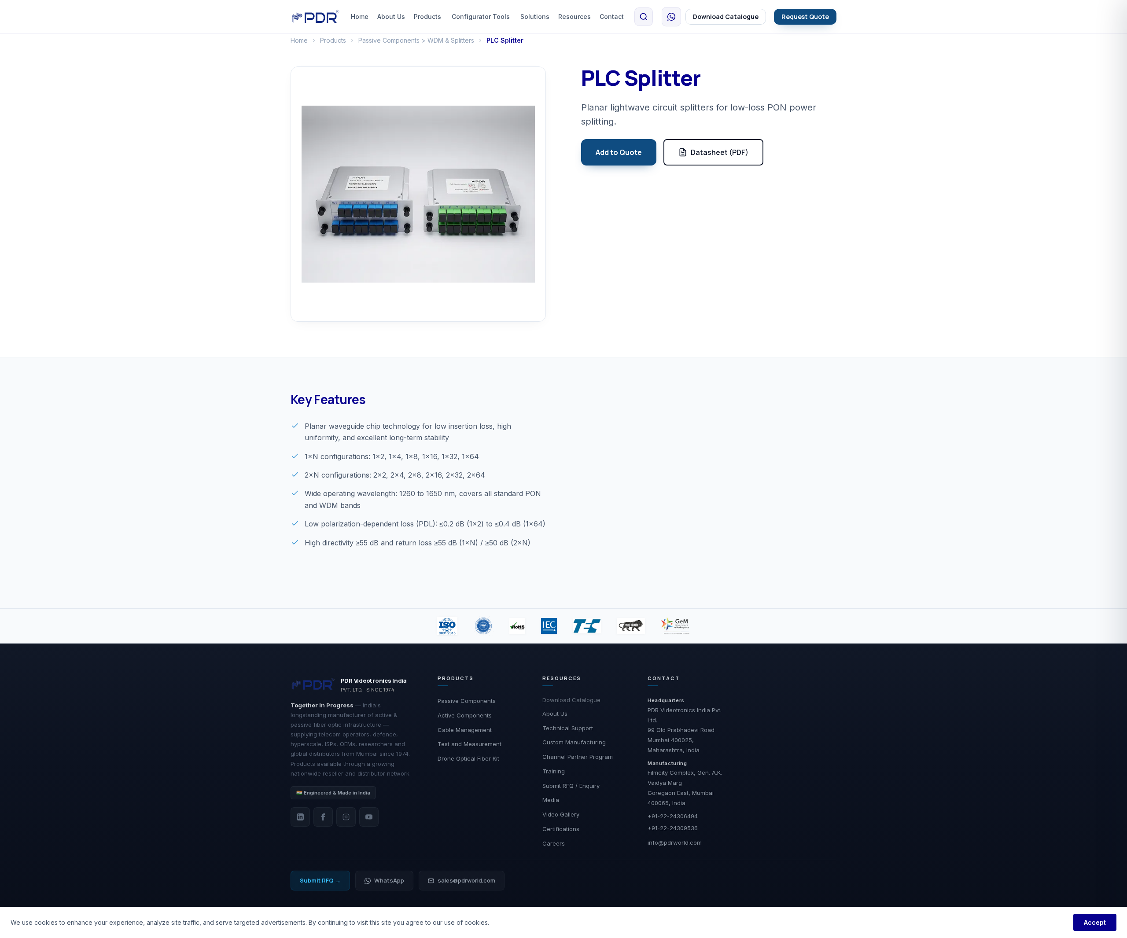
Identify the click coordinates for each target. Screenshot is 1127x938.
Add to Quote (619, 152)
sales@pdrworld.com (466, 880)
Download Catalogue (726, 16)
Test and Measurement (469, 743)
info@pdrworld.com (675, 842)
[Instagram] (346, 817)
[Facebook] (323, 817)
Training (553, 771)
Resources (574, 16)
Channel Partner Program (577, 756)
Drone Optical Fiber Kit (468, 758)
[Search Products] (643, 16)
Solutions (534, 16)
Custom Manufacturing (574, 742)
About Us (391, 16)
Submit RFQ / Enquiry (571, 785)
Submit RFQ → (320, 880)
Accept (1095, 922)
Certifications (560, 828)
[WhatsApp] (671, 16)
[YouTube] (369, 817)
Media (550, 799)
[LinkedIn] (300, 817)
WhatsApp (389, 880)
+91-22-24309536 (673, 827)
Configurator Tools (481, 16)
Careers (553, 843)
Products (427, 16)
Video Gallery (560, 814)
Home (359, 16)
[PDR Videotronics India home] (315, 16)
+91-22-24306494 (673, 816)
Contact (612, 16)
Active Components (465, 715)
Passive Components (467, 700)
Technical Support (567, 728)
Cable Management (465, 729)
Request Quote (805, 16)
